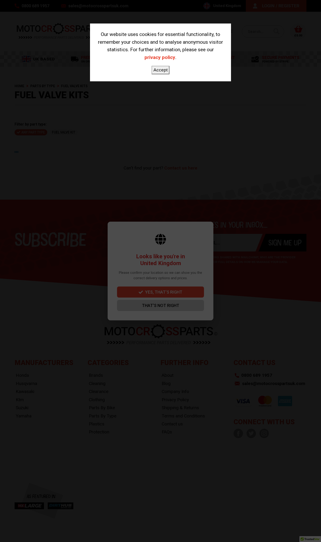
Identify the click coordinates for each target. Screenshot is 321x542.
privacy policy (160, 57)
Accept (160, 69)
